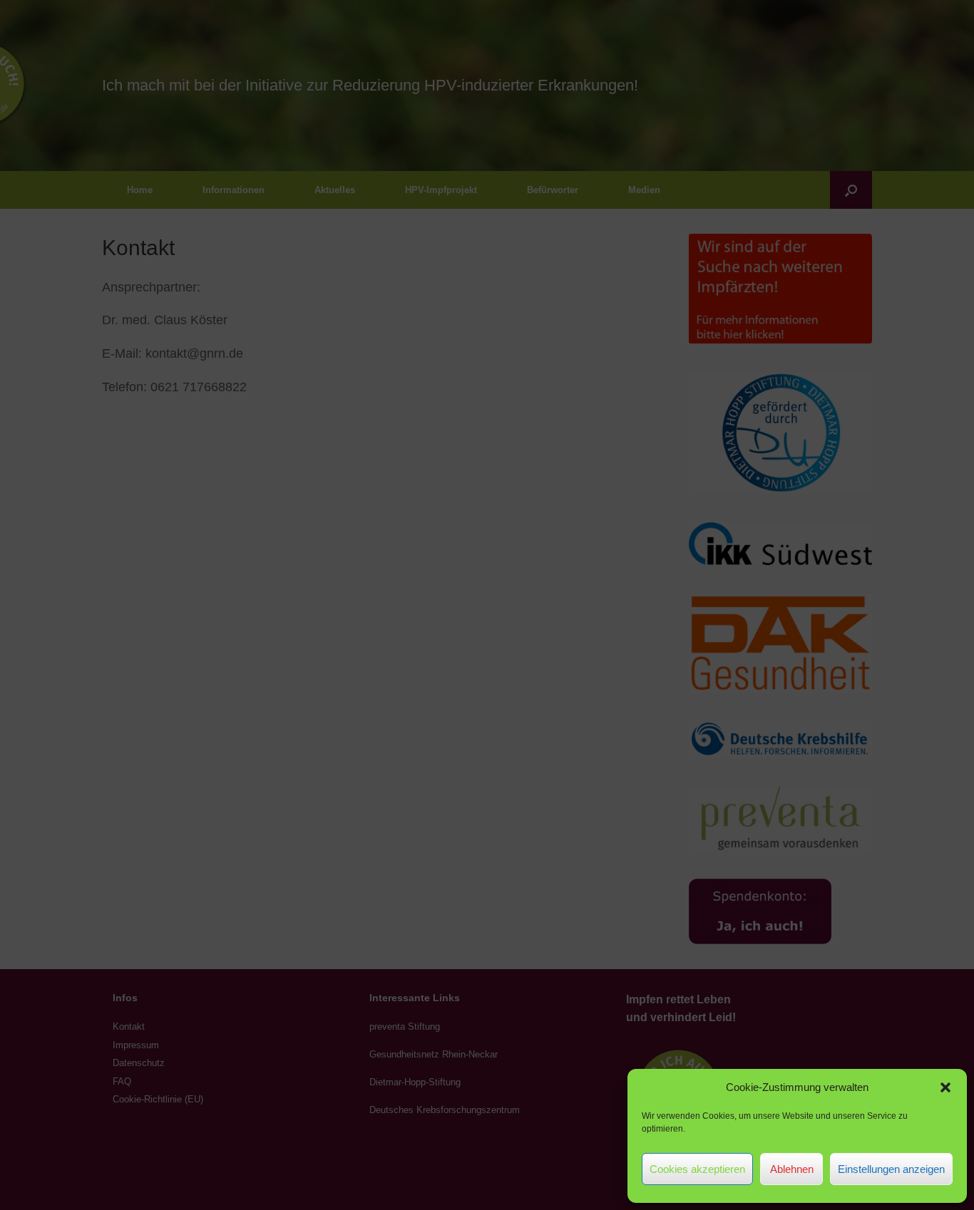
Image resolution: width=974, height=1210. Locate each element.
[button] (945, 1087)
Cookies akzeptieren (697, 1169)
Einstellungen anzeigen (891, 1169)
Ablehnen (792, 1169)
